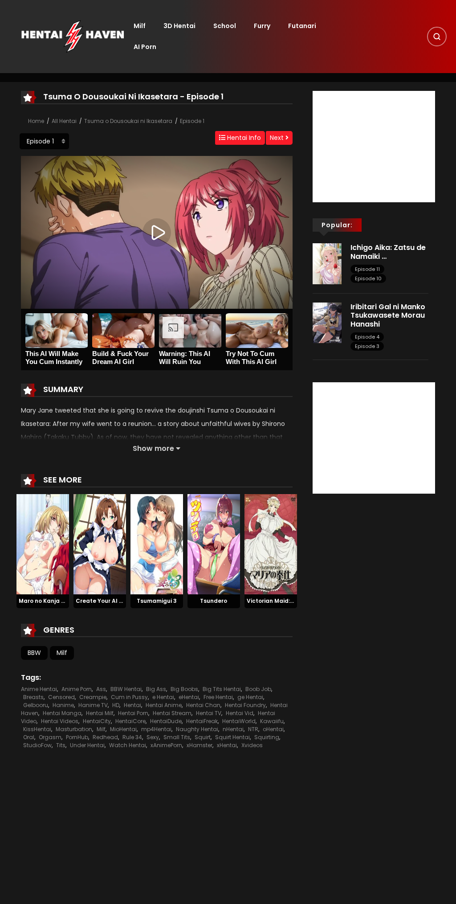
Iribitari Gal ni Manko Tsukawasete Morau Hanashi (387, 315)
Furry (262, 25)
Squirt (203, 737)
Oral (28, 737)
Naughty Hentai (197, 729)
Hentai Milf (100, 713)
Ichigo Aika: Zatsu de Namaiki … (388, 251)
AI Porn (145, 46)
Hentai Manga (62, 713)
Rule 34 (132, 737)
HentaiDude (166, 721)
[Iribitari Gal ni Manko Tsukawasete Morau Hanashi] (327, 322)
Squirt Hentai (232, 737)
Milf (140, 25)
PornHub (77, 737)
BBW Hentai (126, 689)
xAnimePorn (166, 745)
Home (36, 121)
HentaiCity (97, 721)
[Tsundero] (213, 544)
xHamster (199, 745)
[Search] (437, 36)
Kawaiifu (272, 721)
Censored (61, 697)
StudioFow (37, 745)
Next (277, 137)
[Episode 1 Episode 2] (44, 141)
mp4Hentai (156, 729)
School (224, 25)
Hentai (132, 705)
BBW (34, 652)
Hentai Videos (59, 721)
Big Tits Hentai (222, 689)
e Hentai (163, 697)
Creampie (92, 697)
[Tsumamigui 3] (156, 544)
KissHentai (37, 729)
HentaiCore (130, 721)
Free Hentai (218, 697)
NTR (253, 729)
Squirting (266, 737)
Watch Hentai (127, 745)
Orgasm (50, 737)
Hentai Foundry (245, 705)
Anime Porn (76, 689)
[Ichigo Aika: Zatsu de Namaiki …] (327, 263)
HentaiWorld (239, 721)
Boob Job (258, 689)
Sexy (153, 737)
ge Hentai (250, 697)
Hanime (63, 705)
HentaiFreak (202, 721)
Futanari (302, 25)
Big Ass (156, 689)
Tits (60, 745)
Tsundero (213, 601)
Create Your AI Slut (103, 601)
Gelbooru (35, 705)
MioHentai (123, 729)
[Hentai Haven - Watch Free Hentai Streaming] (72, 36)
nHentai (233, 729)
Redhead (105, 737)
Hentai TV (208, 713)
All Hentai (64, 121)
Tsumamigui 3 (157, 601)
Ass (101, 689)
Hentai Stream (172, 713)
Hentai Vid (239, 713)
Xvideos (252, 745)
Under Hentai (87, 745)
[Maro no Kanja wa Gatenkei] (42, 544)
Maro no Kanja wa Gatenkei (58, 601)
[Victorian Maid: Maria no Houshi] (270, 544)
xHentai (227, 745)
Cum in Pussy (129, 697)
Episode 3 (367, 346)
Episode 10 (368, 278)
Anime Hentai (39, 689)
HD (115, 705)
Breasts (33, 697)
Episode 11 (367, 269)
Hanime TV (93, 705)
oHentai (273, 729)
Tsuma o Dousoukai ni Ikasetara (128, 121)
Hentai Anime (164, 705)
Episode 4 (367, 336)
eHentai (189, 697)
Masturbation (74, 729)
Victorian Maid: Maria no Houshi (292, 601)
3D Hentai (179, 25)
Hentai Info (243, 137)
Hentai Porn (133, 713)
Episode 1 (192, 121)
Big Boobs (184, 689)
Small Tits (176, 737)
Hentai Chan (203, 705)
